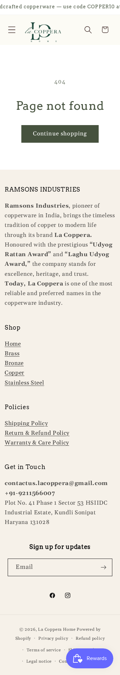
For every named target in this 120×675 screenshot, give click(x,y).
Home (13, 344)
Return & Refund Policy (37, 433)
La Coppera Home (56, 629)
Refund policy (90, 638)
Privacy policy (53, 638)
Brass (12, 353)
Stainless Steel (24, 383)
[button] (11, 29)
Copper (14, 373)
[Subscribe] (103, 568)
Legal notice (39, 661)
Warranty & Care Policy (37, 442)
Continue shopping (60, 133)
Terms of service (44, 650)
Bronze (14, 363)
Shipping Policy (26, 423)
